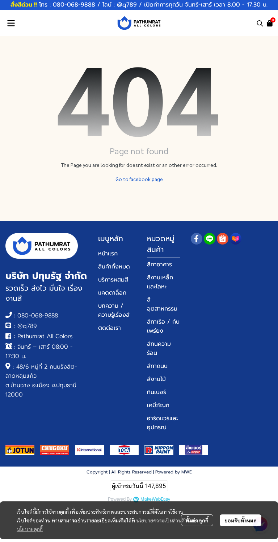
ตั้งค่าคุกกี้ (197, 520)
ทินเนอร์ (156, 392)
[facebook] (196, 239)
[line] (209, 239)
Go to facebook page (139, 179)
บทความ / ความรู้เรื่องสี (114, 310)
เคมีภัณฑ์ (158, 405)
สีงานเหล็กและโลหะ (160, 282)
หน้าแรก (108, 253)
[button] (260, 23)
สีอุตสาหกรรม (162, 304)
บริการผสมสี (113, 279)
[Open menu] (11, 23)
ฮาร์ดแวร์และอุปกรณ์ (162, 423)
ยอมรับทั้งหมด (240, 520)
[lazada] (235, 239)
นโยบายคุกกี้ (30, 529)
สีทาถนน (157, 366)
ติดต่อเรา (109, 328)
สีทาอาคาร (159, 264)
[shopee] (222, 239)
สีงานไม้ (156, 379)
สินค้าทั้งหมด (114, 266)
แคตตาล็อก (112, 292)
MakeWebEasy (155, 499)
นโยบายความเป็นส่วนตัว (161, 520)
